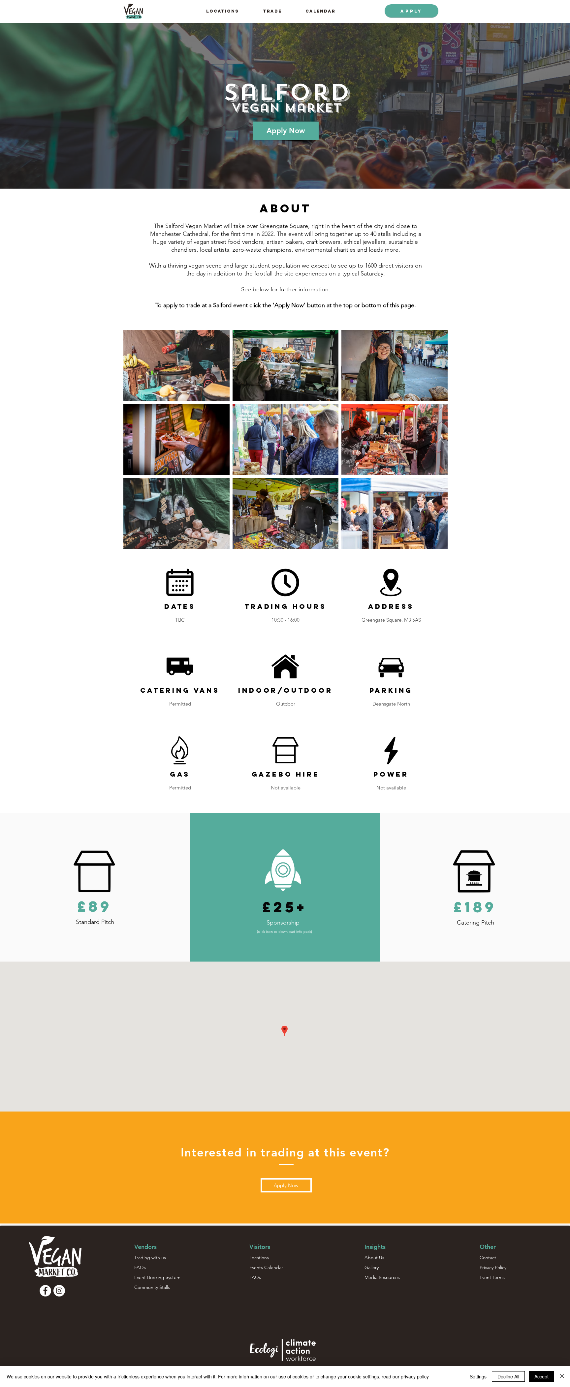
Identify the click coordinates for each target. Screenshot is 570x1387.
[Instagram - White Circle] (59, 1290)
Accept (541, 1376)
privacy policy (415, 1376)
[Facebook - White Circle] (45, 1290)
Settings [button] (478, 1376)
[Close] (562, 1376)
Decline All (508, 1376)
